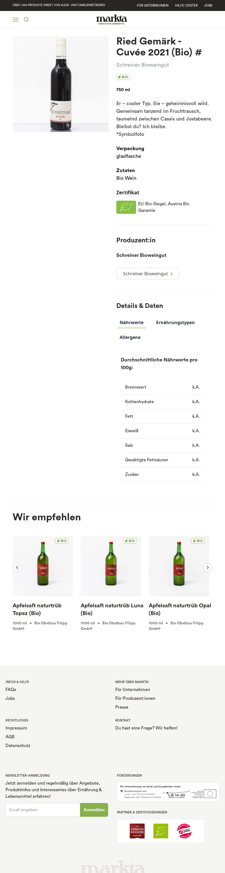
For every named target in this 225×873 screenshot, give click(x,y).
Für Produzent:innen (135, 698)
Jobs (208, 5)
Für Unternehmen (132, 689)
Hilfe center (186, 5)
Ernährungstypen (175, 322)
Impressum (16, 728)
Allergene (130, 337)
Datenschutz (17, 745)
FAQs (10, 689)
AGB (10, 737)
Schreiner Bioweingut (142, 65)
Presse (121, 707)
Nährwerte (132, 322)
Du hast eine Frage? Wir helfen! (146, 728)
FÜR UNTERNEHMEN (152, 5)
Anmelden (94, 810)
